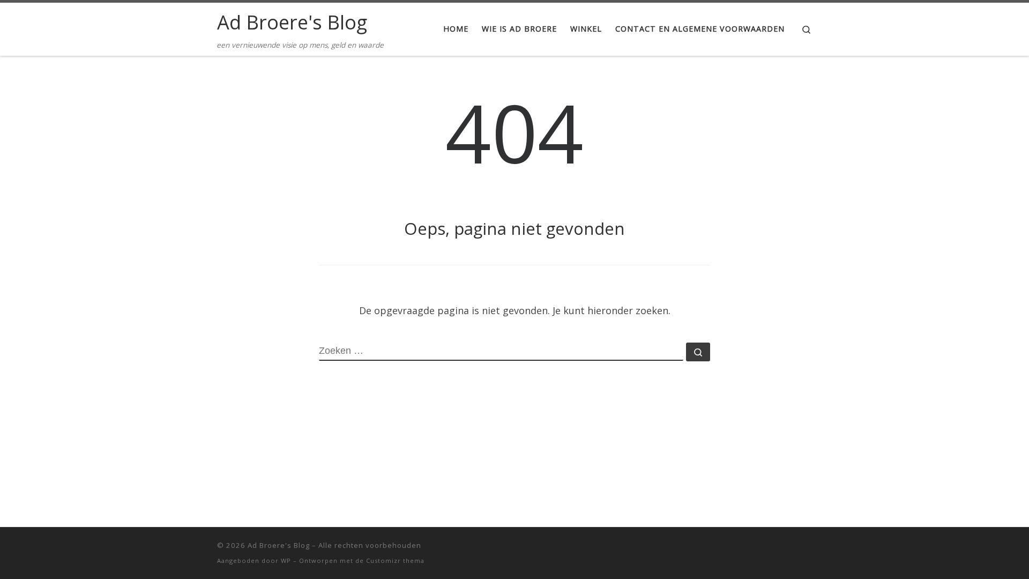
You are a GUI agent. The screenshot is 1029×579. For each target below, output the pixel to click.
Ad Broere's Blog (279, 545)
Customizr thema (395, 560)
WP (286, 560)
